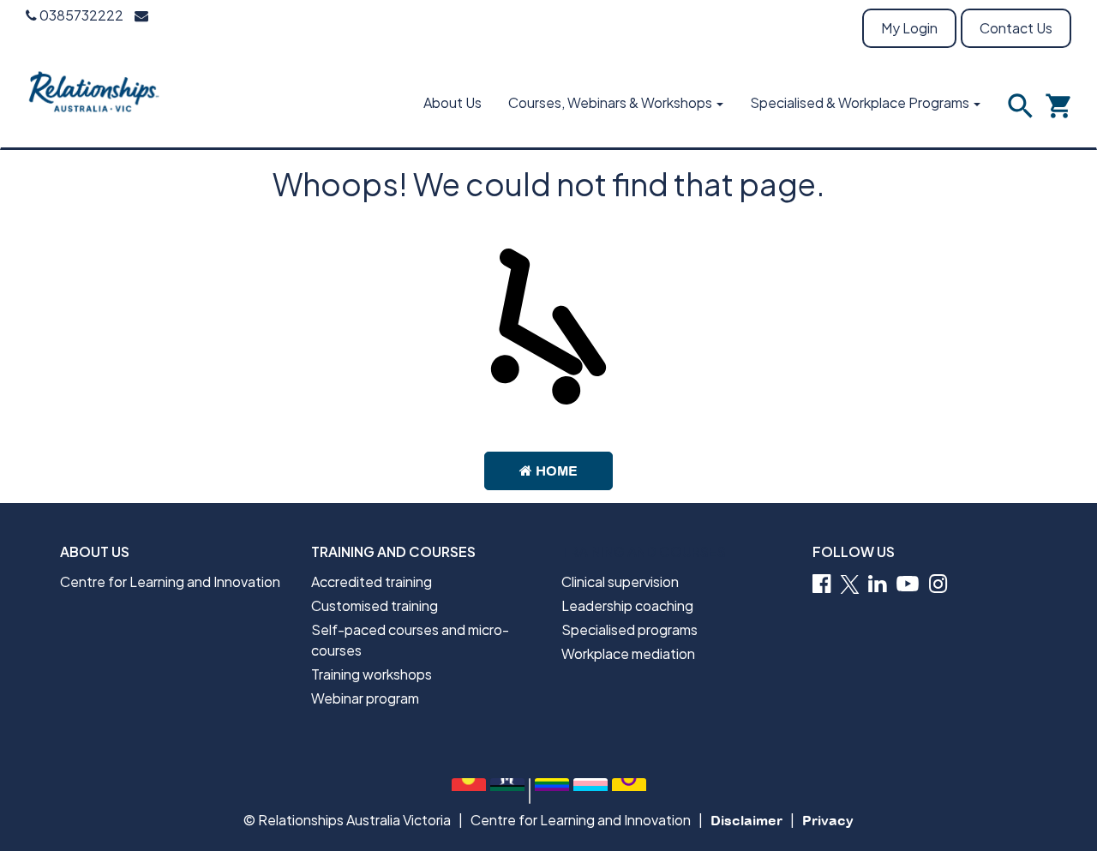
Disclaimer (746, 820)
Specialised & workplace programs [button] (861, 102)
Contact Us (1016, 28)
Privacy (828, 820)
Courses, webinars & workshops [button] (611, 102)
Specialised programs (629, 629)
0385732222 (80, 15)
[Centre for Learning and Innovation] (95, 102)
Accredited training (371, 581)
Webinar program (365, 698)
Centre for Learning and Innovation (170, 581)
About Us (452, 102)
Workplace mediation (628, 653)
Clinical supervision (620, 581)
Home (555, 470)
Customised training (374, 605)
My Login (909, 28)
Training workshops (371, 674)
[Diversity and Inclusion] (552, 791)
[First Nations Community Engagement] (469, 791)
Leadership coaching (627, 605)
